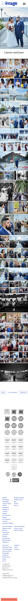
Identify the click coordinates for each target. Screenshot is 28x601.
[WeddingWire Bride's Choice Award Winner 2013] (14, 467)
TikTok (15, 547)
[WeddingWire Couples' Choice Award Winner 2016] (14, 460)
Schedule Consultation (9, 599)
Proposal (4, 513)
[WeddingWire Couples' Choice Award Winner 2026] (7, 440)
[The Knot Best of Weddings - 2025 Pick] (21, 412)
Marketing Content (7, 547)
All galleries (12, 392)
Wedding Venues (18, 499)
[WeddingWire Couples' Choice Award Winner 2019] (14, 453)
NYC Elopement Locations (6, 520)
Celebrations (5, 542)
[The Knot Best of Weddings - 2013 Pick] (20, 432)
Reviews (16, 503)
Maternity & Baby (18, 530)
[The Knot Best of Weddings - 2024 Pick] (7, 419)
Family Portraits (18, 528)
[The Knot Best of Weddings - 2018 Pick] (7, 432)
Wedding (4, 497)
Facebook (16, 549)
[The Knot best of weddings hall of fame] (7, 412)
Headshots (5, 555)
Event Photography (7, 526)
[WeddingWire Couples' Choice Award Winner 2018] (20, 453)
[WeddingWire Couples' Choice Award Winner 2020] (7, 453)
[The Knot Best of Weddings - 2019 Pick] (20, 425)
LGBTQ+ (4, 505)
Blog (15, 501)
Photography (5, 499)
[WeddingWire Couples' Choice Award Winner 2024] (20, 440)
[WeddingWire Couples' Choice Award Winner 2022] (14, 447)
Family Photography (19, 526)
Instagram (16, 545)
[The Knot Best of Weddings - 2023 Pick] (14, 418)
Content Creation (6, 503)
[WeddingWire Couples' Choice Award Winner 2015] (20, 460)
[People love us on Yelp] (20, 474)
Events (4, 561)
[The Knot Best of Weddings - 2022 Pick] (21, 418)
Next (3, 392)
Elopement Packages (7, 523)
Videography (5, 501)
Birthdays (4, 536)
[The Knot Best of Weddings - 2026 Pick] (14, 412)
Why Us (16, 505)
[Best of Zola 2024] (8, 474)
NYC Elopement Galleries (6, 516)
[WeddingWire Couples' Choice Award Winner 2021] (20, 447)
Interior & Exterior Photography (7, 552)
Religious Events (6, 528)
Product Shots (6, 557)
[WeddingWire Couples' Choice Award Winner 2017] (7, 460)
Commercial (5, 545)
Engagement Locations (5, 510)
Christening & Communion (5, 533)
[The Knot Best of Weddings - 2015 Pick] (14, 432)
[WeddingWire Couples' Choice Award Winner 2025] (14, 440)
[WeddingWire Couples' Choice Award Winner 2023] (7, 447)
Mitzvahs (4, 530)
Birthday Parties (6, 540)
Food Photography (7, 549)
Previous (23, 392)
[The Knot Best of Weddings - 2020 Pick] (14, 425)
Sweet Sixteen (6, 538)
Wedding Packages (19, 497)
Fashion (4, 559)
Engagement (5, 507)
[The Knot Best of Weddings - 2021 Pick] (7, 425)
